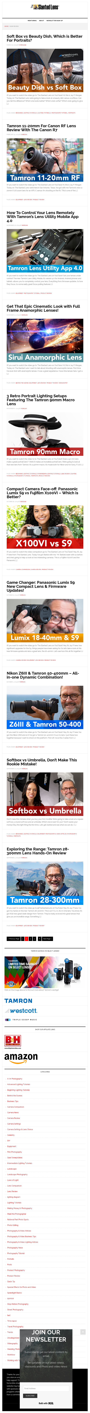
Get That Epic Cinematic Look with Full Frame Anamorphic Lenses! (43, 308)
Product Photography (16, 1270)
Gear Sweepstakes (14, 1158)
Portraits (71, 113)
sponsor (10, 1298)
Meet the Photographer (16, 1214)
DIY (8, 1141)
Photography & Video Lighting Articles (22, 1242)
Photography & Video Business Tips (21, 1236)
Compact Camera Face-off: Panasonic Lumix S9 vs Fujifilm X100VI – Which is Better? (42, 492)
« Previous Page (13, 939)
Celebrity (10, 1135)
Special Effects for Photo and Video (21, 1287)
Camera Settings (14, 1124)
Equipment (19, 199)
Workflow (11, 1355)
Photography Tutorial (60, 113)
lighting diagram (13, 1197)
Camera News (13, 1112)
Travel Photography (15, 1327)
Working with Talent (15, 1360)
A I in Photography (14, 1079)
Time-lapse (12, 1321)
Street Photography (15, 1310)
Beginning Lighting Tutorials (26, 113)
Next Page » (47, 939)
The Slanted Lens (45, 9)
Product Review (38, 199)
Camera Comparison (23, 569)
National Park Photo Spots (18, 1220)
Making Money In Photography (19, 1208)
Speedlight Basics (14, 1293)
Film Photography (14, 1152)
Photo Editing (12, 1225)
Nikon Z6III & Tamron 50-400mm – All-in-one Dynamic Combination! (43, 675)
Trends (10, 1332)
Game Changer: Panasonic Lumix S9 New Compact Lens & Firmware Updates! (41, 586)
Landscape (11, 1169)
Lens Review (28, 199)
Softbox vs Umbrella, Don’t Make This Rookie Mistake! (42, 762)
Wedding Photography (16, 1349)
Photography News (15, 1248)
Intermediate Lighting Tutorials (48, 473)
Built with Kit (46, 1403)
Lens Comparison (14, 1186)
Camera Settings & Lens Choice (20, 1129)
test (8, 1315)
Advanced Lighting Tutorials (18, 1084)
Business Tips (12, 1101)
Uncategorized (13, 1338)
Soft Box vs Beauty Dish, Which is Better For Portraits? (44, 38)
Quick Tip (11, 1281)
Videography (63, 383)
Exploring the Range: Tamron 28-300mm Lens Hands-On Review (38, 851)
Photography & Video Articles (56, 834)
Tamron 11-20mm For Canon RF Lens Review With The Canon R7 (41, 127)
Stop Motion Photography (17, 1304)
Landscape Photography (17, 1174)
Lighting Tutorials (44, 113)
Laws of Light (12, 1180)
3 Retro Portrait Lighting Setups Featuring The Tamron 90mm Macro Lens (41, 400)
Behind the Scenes (22, 383)
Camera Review (36, 569)
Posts (9, 1265)
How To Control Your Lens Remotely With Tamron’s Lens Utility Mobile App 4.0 (43, 216)
